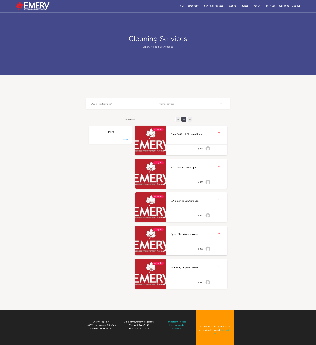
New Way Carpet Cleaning (184, 267)
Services (243, 6)
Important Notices (177, 321)
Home (182, 6)
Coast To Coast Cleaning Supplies (188, 134)
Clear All (125, 140)
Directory (193, 6)
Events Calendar (177, 325)
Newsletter (177, 328)
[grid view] (177, 119)
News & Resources (213, 6)
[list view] (183, 119)
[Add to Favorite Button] (219, 133)
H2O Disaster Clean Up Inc (184, 167)
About (257, 6)
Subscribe (284, 6)
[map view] (189, 119)
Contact (270, 6)
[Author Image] (208, 148)
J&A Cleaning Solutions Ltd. (184, 200)
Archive (296, 6)
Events (232, 6)
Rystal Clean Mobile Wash (184, 234)
